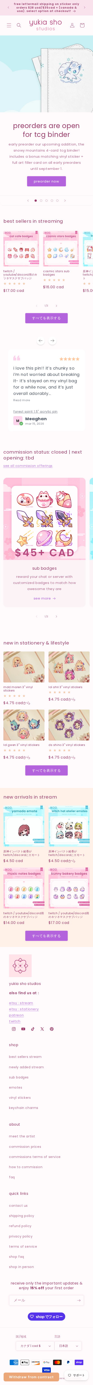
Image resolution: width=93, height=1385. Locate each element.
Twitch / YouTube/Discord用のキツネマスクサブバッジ (20, 275)
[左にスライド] (37, 306)
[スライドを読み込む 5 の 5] (57, 200)
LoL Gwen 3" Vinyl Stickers (21, 745)
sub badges (19, 1077)
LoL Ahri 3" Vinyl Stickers (66, 687)
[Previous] (41, 341)
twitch (15, 1021)
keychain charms (23, 1108)
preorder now (46, 181)
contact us (18, 1205)
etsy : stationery (24, 1009)
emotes (15, 1087)
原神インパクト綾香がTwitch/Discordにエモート (21, 853)
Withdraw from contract (31, 1377)
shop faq (16, 1256)
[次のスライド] (65, 201)
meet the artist (22, 1136)
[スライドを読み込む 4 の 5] (52, 200)
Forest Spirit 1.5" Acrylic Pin (35, 411)
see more (42, 598)
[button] (9, 25)
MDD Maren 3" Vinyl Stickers (18, 688)
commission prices (25, 1146)
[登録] (79, 1300)
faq (12, 1177)
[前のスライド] (28, 201)
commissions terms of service (35, 1157)
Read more (21, 400)
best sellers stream (25, 1057)
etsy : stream (21, 1003)
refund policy (20, 1226)
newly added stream (26, 1067)
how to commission (25, 1167)
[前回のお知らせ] (8, 7)
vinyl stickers (20, 1097)
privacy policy (21, 1236)
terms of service (23, 1246)
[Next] (52, 341)
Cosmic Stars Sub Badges (56, 273)
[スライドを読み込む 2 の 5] (41, 200)
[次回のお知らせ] (85, 7)
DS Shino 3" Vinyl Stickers (67, 745)
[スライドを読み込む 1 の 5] (35, 200)
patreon (16, 1015)
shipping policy (21, 1216)
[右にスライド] (56, 306)
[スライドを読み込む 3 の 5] (46, 200)
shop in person (21, 1267)
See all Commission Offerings (28, 466)
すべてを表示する (46, 318)
